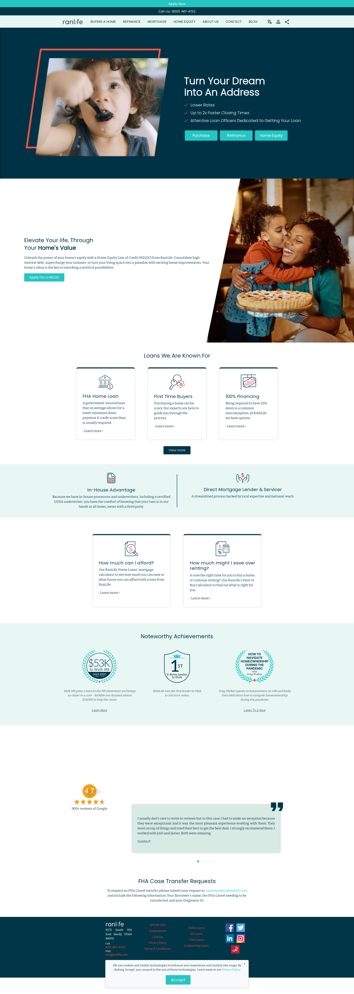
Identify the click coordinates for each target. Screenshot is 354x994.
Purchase (201, 135)
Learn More (99, 710)
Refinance (236, 135)
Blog (253, 21)
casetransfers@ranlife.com (226, 891)
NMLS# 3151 (158, 925)
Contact (234, 21)
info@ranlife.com (117, 954)
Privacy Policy (231, 969)
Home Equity (184, 21)
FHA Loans (196, 940)
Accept (178, 980)
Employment (157, 931)
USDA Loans (196, 928)
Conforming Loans (196, 945)
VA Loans (196, 934)
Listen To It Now (255, 710)
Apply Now (177, 4)
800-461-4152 (115, 947)
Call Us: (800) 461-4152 (177, 11)
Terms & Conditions (157, 949)
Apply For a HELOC (44, 277)
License (157, 937)
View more (177, 450)
